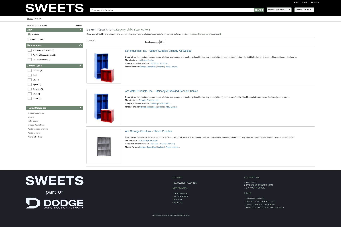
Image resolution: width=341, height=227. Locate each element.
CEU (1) (14, 94)
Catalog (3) (16, 70)
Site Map (178, 217)
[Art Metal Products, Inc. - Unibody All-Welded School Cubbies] (93, 115)
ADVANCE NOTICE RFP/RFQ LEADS (222, 219)
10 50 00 (147, 63)
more (203, 34)
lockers (146, 109)
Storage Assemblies (13, 125)
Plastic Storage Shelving (15, 129)
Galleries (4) (16, 89)
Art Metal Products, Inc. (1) (22, 55)
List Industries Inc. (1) (20, 59)
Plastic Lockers (11, 133)
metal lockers (156, 109)
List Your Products (217, 205)
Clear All (65, 26)
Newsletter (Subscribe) (185, 200)
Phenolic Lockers (12, 137)
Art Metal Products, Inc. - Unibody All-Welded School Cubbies (154, 97)
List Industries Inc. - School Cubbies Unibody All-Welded (151, 50)
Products (13, 34)
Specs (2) (15, 84)
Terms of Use (180, 211)
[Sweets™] (55, 7)
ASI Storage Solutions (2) (22, 50)
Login (304, 2)
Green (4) (15, 98)
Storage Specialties (13, 113)
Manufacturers (16, 39)
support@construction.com (220, 203)
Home (296, 2)
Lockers (8, 117)
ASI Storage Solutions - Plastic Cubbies (141, 143)
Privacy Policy (181, 214)
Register (315, 2)
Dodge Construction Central (222, 222)
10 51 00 (156, 63)
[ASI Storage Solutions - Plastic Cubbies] (93, 161)
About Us (178, 220)
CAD (13, 75)
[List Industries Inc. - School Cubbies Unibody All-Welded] (93, 69)
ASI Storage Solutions (140, 152)
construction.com (217, 216)
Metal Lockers (11, 121)
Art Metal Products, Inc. (141, 106)
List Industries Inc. (139, 60)
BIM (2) (14, 80)
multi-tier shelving (159, 155)
